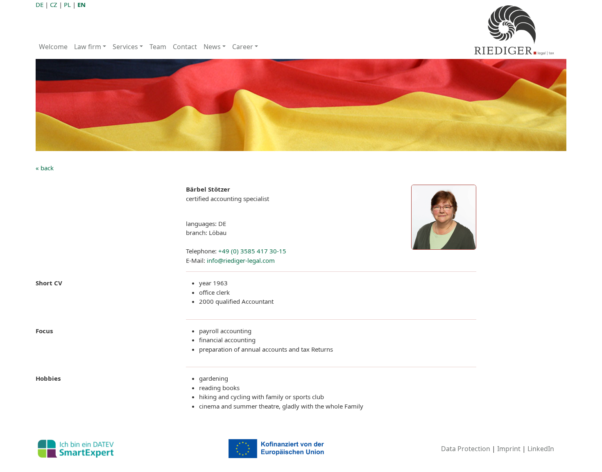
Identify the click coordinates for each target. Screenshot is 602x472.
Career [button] (242, 46)
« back (45, 168)
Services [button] (125, 46)
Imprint (509, 448)
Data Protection (465, 448)
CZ (53, 4)
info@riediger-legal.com (241, 260)
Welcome (53, 46)
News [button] (212, 46)
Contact (185, 46)
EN (81, 4)
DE (39, 4)
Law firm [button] (87, 46)
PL (67, 4)
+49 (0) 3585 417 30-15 (252, 251)
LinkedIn (540, 448)
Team (157, 46)
